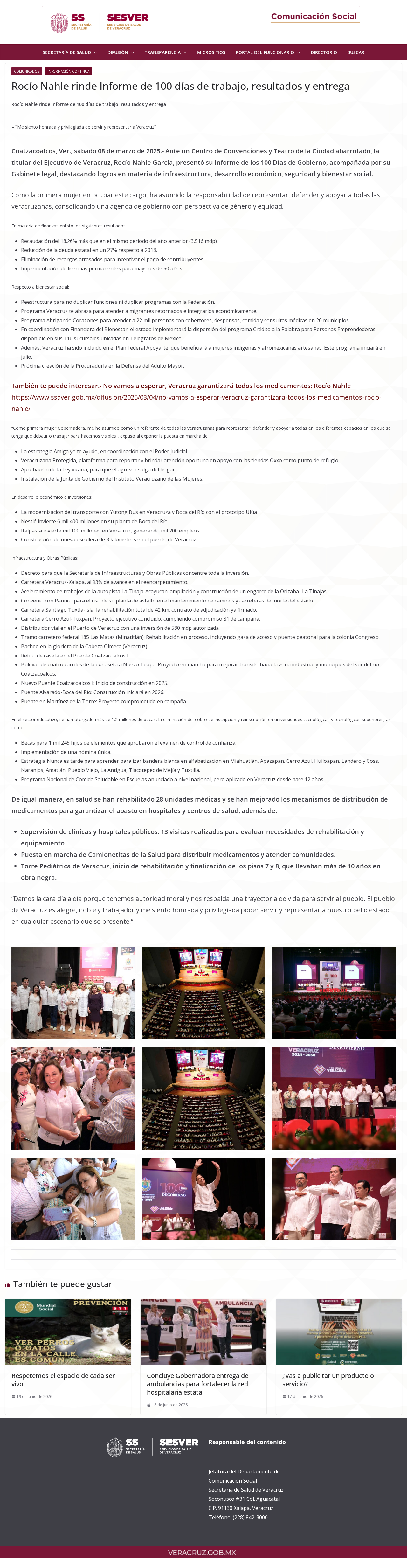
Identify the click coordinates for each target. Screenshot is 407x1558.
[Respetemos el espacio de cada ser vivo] (68, 1303)
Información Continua (68, 71)
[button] (94, 52)
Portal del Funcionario (265, 52)
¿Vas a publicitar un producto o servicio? (328, 1379)
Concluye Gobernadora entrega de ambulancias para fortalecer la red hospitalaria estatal (197, 1383)
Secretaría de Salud (67, 52)
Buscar (355, 52)
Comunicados (26, 71)
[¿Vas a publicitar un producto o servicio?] (339, 1303)
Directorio (324, 52)
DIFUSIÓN (117, 52)
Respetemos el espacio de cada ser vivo (63, 1379)
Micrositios (211, 52)
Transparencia (163, 52)
